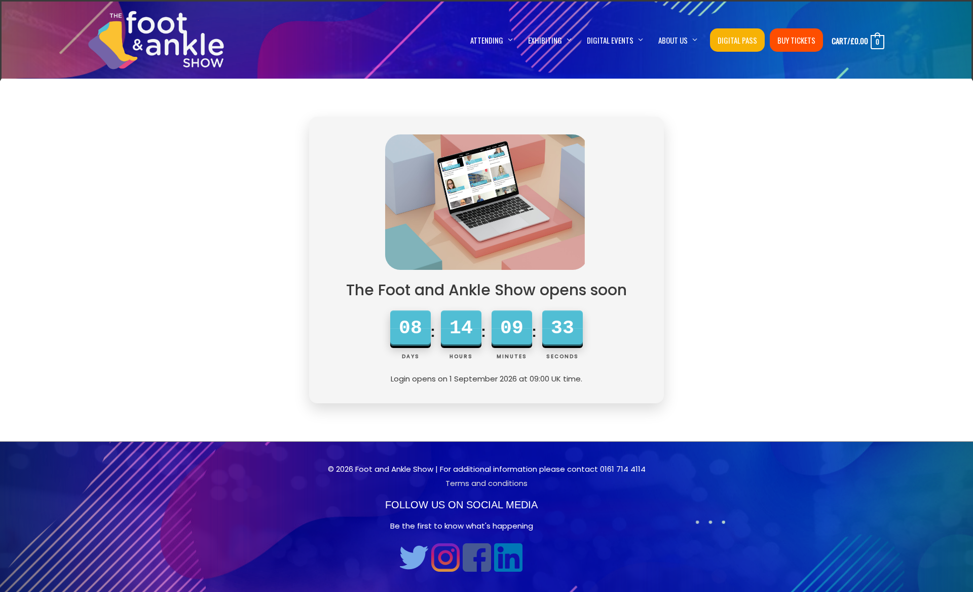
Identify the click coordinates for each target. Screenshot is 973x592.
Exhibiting (545, 40)
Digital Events (610, 40)
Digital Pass (737, 40)
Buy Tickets (796, 40)
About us (673, 40)
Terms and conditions (486, 483)
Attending (486, 40)
